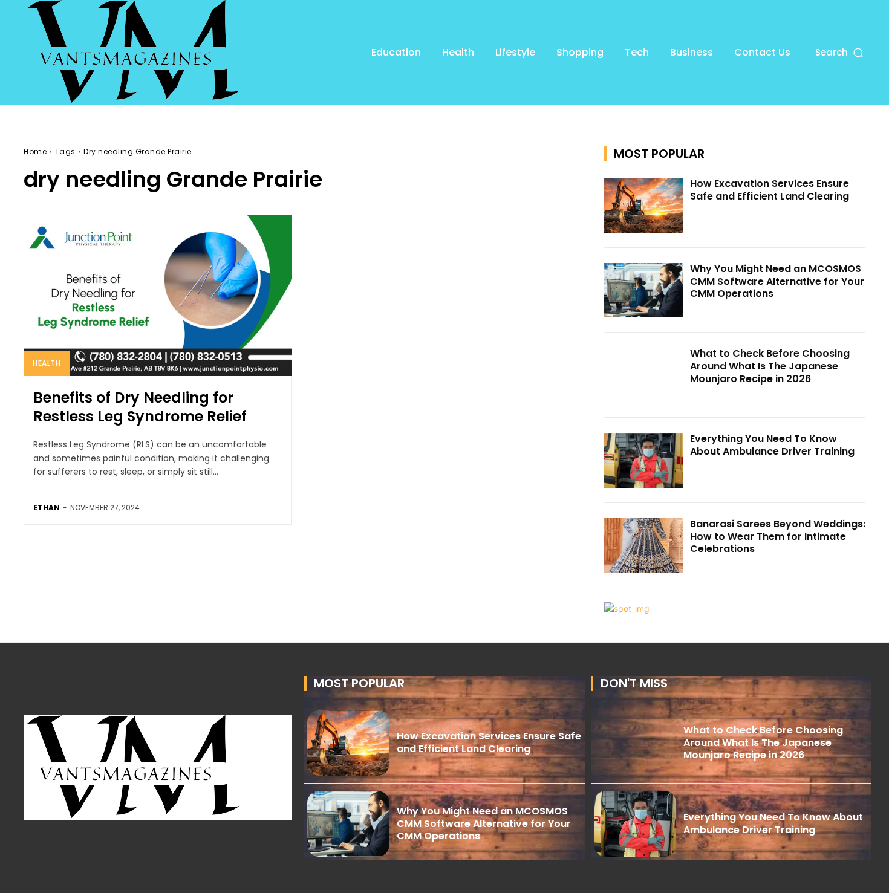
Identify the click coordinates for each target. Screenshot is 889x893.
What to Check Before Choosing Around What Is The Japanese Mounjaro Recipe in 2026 (770, 366)
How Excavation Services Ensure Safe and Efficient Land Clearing (769, 190)
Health (46, 363)
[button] (840, 52)
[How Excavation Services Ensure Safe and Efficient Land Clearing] (643, 205)
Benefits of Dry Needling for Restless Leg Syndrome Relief (140, 407)
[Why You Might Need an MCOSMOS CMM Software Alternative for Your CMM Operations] (643, 290)
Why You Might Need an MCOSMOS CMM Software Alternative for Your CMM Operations (777, 281)
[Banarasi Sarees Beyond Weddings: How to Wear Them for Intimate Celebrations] (643, 545)
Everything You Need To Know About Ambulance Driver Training (772, 445)
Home (35, 151)
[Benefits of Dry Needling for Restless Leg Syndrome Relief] (158, 295)
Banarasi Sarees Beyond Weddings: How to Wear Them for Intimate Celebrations (777, 536)
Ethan (46, 507)
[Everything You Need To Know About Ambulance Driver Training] (643, 460)
